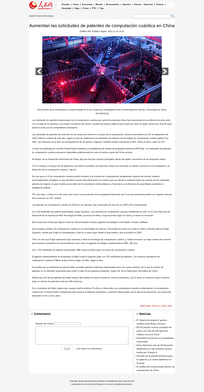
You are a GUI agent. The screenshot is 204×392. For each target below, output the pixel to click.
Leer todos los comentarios (89, 348)
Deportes (148, 4)
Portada (66, 4)
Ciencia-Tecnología (45, 16)
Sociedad (66, 8)
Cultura (160, 4)
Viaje (77, 8)
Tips (101, 8)
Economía (87, 4)
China (76, 4)
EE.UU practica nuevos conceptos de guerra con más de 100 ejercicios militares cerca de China (154, 331)
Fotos (86, 8)
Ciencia (138, 4)
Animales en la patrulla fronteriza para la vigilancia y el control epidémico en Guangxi (154, 359)
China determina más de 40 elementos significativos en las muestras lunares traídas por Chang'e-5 (154, 349)
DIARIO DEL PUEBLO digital (93, 31)
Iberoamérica (112, 4)
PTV (94, 8)
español (32, 16)
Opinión (126, 4)
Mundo (99, 4)
